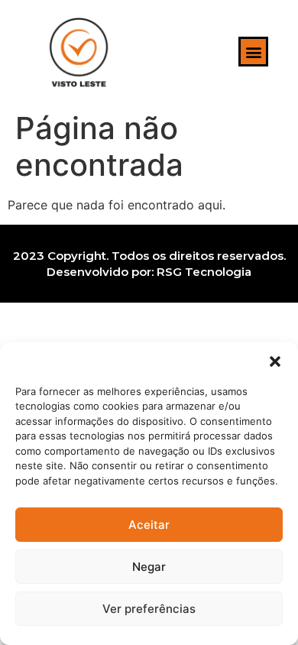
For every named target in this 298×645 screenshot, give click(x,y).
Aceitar (149, 524)
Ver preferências (149, 608)
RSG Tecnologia (204, 271)
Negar (149, 566)
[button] (275, 361)
